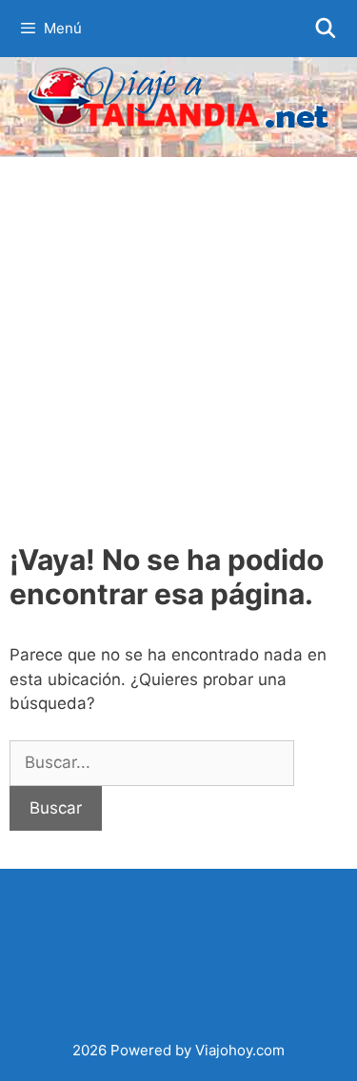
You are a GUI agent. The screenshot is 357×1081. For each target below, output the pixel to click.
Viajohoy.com (240, 1050)
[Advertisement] (178, 345)
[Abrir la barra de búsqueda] (325, 28)
